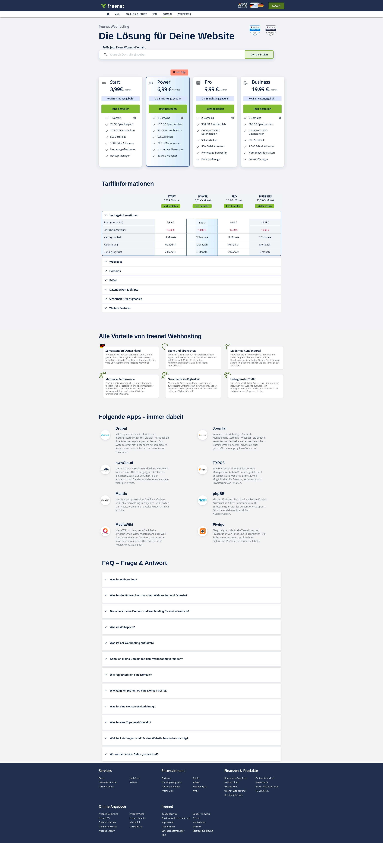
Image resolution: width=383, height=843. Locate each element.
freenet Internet (107, 822)
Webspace (115, 261)
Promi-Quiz (168, 790)
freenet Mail (231, 786)
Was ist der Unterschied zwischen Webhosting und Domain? (148, 595)
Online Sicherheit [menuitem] (136, 14)
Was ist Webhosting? (123, 579)
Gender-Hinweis (201, 813)
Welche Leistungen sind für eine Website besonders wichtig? (149, 738)
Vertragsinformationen (124, 215)
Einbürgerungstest (172, 782)
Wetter (133, 782)
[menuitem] (108, 14)
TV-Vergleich (262, 790)
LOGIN (276, 5)
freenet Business (108, 826)
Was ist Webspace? (122, 627)
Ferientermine (106, 786)
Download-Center (108, 782)
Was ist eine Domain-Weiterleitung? (133, 706)
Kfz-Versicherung (233, 795)
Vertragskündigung (203, 830)
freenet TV (104, 818)
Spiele (196, 778)
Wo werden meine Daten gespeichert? (134, 754)
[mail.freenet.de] (113, 6)
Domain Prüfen (259, 54)
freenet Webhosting (235, 790)
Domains (115, 271)
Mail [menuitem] (117, 14)
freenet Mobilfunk (108, 813)
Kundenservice (170, 813)
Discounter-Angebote (235, 778)
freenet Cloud (231, 782)
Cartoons (166, 778)
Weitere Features (120, 308)
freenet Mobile (138, 818)
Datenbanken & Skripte (123, 289)
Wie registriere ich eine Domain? (131, 674)
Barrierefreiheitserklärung (176, 818)
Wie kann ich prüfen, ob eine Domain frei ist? (139, 690)
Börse (102, 778)
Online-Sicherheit (265, 778)
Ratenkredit (262, 782)
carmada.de (136, 826)
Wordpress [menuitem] (184, 14)
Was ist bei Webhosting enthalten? (132, 643)
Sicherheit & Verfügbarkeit (125, 299)
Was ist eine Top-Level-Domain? (130, 722)
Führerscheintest (171, 786)
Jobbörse (134, 778)
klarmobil (135, 822)
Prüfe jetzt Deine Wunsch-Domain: (124, 47)
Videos (196, 782)
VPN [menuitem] (155, 14)
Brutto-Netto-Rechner (267, 786)
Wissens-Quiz (200, 786)
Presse (196, 818)
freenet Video (137, 813)
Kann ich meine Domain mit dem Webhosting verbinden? (146, 658)
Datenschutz (168, 826)
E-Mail (113, 280)
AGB (164, 835)
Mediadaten (199, 822)
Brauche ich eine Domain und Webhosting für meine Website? (150, 611)
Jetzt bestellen (120, 109)
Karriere (197, 826)
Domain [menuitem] (167, 14)
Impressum (168, 822)
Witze (196, 790)
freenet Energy (107, 830)
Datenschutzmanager (173, 830)
